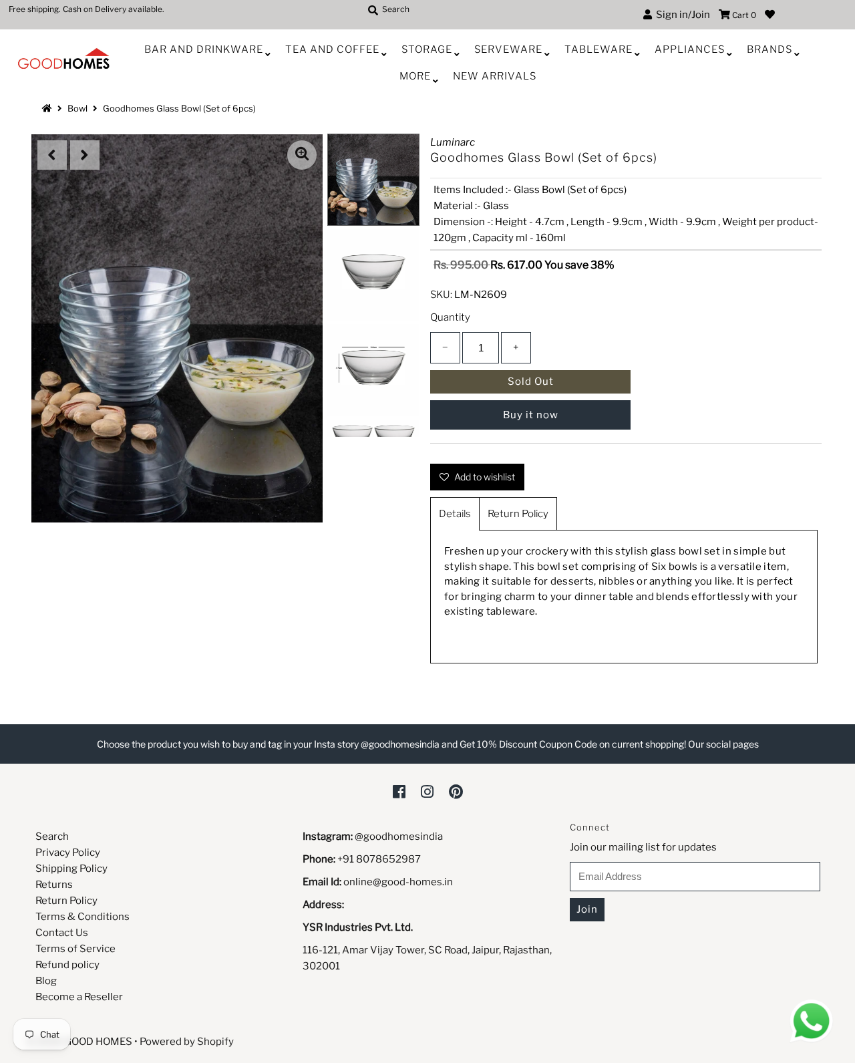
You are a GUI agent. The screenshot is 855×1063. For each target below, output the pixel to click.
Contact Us (61, 933)
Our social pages (723, 744)
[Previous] (52, 155)
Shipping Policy (71, 869)
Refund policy (67, 965)
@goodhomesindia (399, 836)
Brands (769, 49)
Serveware (508, 49)
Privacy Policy (67, 853)
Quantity (450, 317)
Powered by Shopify (187, 1042)
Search (52, 836)
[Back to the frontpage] (48, 108)
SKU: (441, 295)
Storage (426, 49)
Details (455, 514)
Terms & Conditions (82, 917)
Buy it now (530, 415)
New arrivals (494, 76)
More (415, 76)
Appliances (690, 49)
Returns (54, 885)
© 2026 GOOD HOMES (79, 1042)
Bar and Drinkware (203, 49)
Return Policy (518, 514)
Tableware (598, 49)
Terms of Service (75, 949)
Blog (46, 981)
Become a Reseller (79, 997)
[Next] (85, 155)
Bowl (77, 108)
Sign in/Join (681, 15)
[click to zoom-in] (302, 155)
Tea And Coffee (332, 49)
